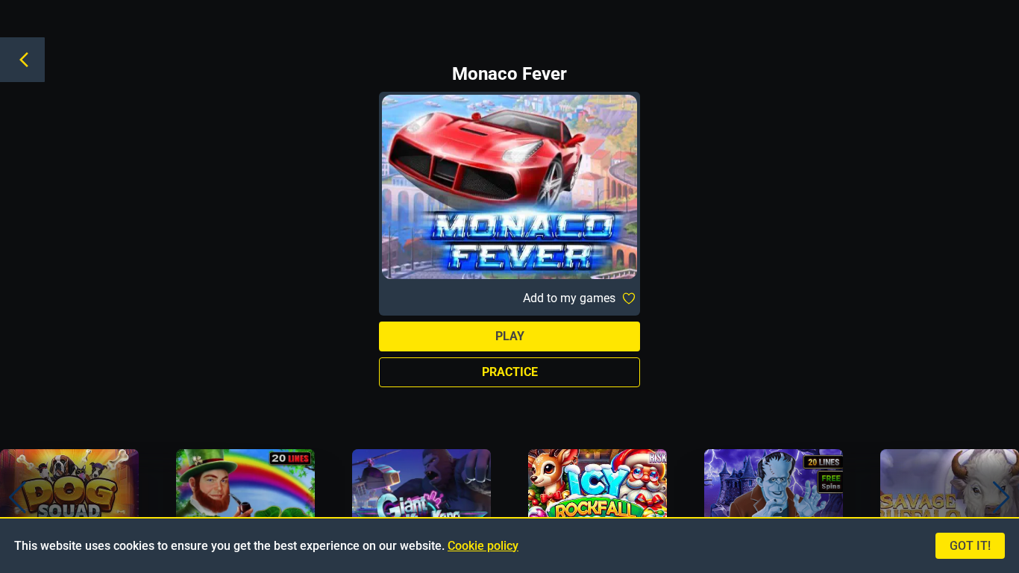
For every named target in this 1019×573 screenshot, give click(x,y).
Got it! (970, 546)
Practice (510, 372)
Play (509, 336)
